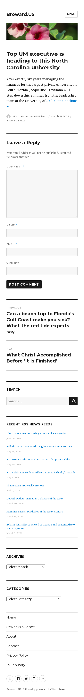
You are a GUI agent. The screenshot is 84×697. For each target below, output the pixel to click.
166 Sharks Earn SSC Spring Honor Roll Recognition (36, 433)
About (11, 636)
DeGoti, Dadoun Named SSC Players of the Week (34, 498)
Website (12, 263)
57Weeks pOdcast (20, 627)
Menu (71, 14)
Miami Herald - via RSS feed (30, 116)
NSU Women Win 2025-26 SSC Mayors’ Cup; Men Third (38, 459)
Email (12, 244)
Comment (15, 166)
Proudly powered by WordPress (45, 689)
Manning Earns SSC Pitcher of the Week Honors (34, 511)
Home (11, 617)
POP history (15, 665)
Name (11, 225)
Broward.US (20, 14)
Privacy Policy (17, 655)
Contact (12, 646)
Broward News (15, 120)
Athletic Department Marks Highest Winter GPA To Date (39, 446)
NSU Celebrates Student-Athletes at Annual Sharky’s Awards (40, 472)
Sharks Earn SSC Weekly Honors (25, 485)
